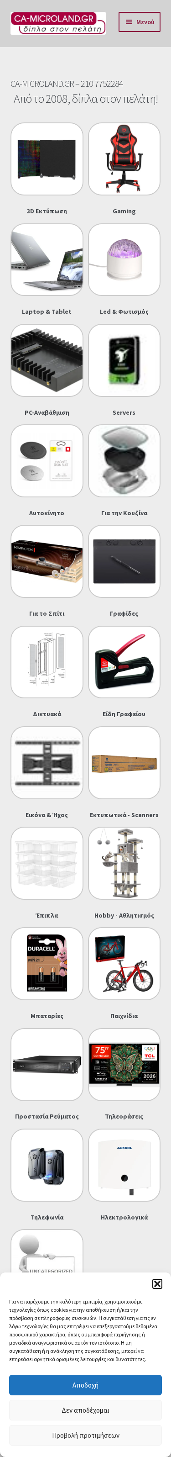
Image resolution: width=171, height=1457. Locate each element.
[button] (157, 1283)
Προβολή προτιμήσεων (85, 1435)
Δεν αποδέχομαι (85, 1410)
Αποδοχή (85, 1385)
